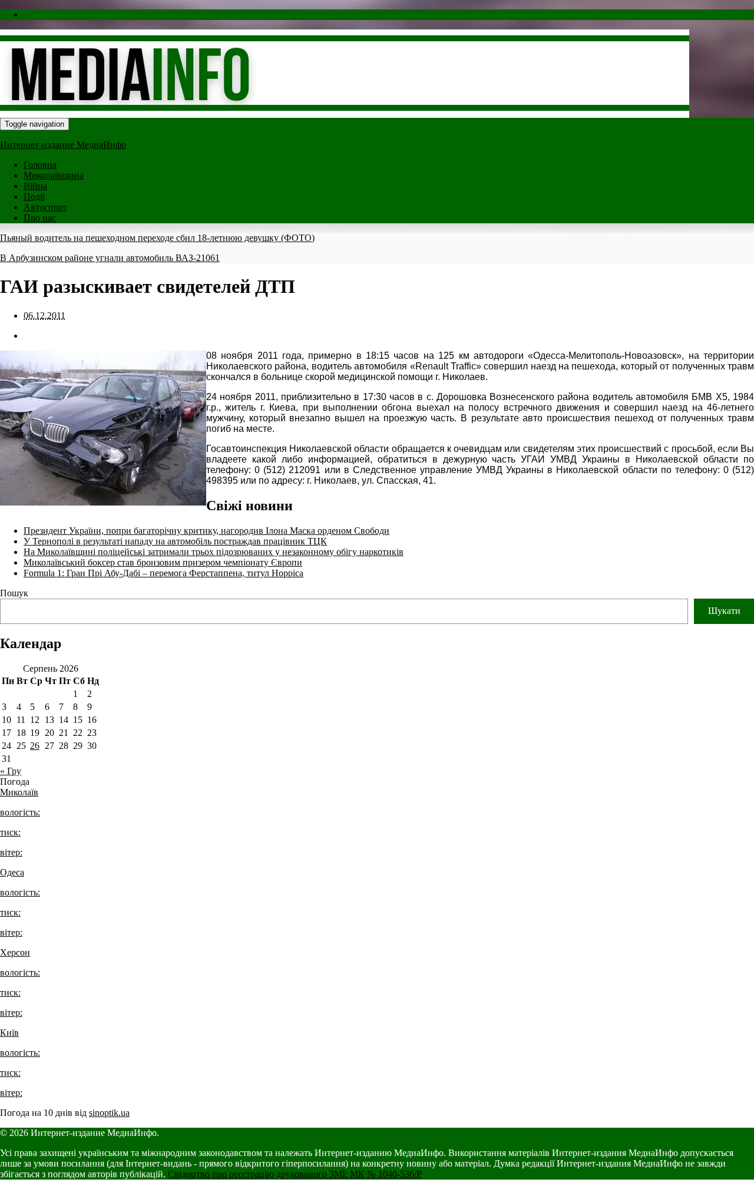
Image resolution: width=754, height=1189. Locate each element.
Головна (40, 165)
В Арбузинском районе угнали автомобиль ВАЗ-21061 (110, 258)
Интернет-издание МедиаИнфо (63, 145)
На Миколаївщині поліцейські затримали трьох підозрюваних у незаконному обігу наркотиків (214, 552)
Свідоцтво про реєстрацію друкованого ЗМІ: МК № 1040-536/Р (295, 1174)
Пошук (14, 593)
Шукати (724, 611)
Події (34, 196)
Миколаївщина (54, 175)
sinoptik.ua (109, 1113)
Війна (35, 186)
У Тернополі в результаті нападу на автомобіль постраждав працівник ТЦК (175, 541)
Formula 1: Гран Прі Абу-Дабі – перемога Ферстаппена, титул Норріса (163, 573)
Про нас (40, 218)
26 (34, 746)
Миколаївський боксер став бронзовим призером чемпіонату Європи (163, 562)
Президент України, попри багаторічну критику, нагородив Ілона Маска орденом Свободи (206, 531)
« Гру (10, 771)
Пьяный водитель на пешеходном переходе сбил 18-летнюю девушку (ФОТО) (157, 238)
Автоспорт (45, 207)
